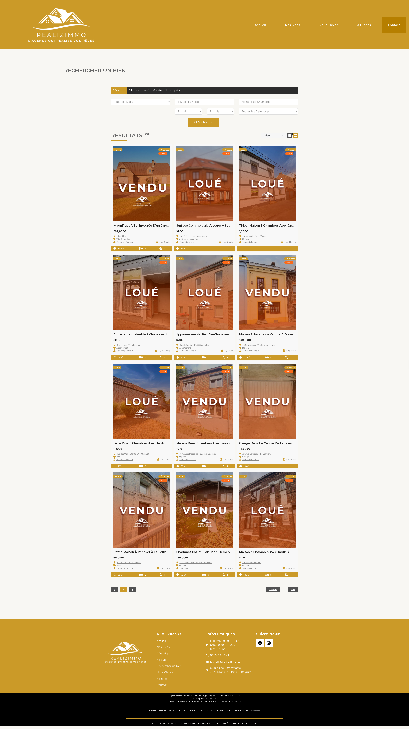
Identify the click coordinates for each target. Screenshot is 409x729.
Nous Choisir (328, 25)
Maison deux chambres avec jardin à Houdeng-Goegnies (219, 443)
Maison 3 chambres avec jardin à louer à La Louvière (279, 552)
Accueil (260, 25)
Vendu (157, 90)
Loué (146, 90)
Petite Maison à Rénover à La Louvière (142, 552)
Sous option (173, 90)
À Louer (134, 90)
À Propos (364, 25)
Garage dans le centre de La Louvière (268, 443)
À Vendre (119, 90)
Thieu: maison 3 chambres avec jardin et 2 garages (277, 225)
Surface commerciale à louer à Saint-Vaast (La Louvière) (219, 225)
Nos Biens (292, 25)
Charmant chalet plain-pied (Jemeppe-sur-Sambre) (215, 552)
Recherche (205, 122)
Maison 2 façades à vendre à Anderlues (269, 334)
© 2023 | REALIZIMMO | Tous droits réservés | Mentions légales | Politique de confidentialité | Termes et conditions (204, 723)
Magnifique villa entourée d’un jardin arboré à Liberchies (156, 225)
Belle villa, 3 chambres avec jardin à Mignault (147, 443)
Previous (273, 589)
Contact (394, 25)
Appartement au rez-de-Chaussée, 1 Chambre (211, 334)
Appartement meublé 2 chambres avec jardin (147, 334)
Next (293, 589)
